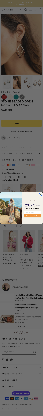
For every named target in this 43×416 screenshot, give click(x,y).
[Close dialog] (41, 194)
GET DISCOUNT (32, 216)
